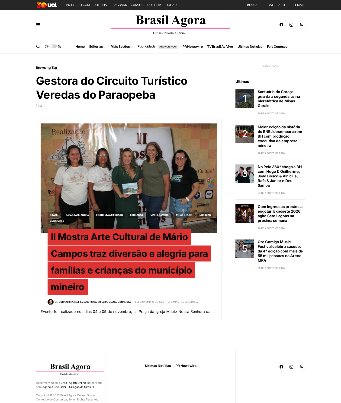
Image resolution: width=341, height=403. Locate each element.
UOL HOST (101, 5)
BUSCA (252, 5)
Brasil (54, 215)
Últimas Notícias (158, 366)
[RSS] (301, 24)
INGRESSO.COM (78, 5)
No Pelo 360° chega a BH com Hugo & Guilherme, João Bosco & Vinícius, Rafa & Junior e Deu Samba (280, 176)
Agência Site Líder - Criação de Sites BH (68, 387)
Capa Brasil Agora (77, 215)
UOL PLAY (154, 5)
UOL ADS (172, 5)
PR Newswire (186, 366)
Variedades (57, 221)
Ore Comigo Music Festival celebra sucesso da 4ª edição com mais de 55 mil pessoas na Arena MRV (280, 251)
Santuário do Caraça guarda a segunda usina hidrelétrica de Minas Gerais (279, 98)
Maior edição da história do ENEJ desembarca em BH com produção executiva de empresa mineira (280, 136)
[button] (38, 25)
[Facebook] (281, 24)
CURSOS (137, 5)
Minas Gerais (184, 215)
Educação (136, 215)
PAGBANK (120, 5)
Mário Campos (160, 215)
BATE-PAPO (276, 5)
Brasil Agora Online (73, 382)
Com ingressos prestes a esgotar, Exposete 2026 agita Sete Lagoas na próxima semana (280, 213)
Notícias (205, 215)
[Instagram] (291, 24)
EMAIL (299, 5)
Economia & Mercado (109, 215)
